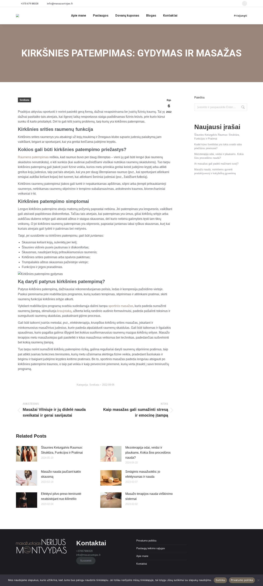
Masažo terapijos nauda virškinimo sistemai (149, 496)
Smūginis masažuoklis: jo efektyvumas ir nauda (142, 474)
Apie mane (142, 556)
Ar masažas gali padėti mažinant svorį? (216, 163)
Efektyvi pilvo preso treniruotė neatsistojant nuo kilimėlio (61, 496)
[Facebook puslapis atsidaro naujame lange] (244, 3)
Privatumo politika (146, 540)
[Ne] (258, 580)
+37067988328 (84, 551)
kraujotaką (64, 311)
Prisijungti (240, 15)
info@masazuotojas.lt (60, 3)
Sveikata (24, 100)
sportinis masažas (120, 306)
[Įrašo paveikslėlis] (26, 454)
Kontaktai (141, 563)
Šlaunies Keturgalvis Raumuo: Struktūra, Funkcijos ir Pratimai (62, 450)
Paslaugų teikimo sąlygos (150, 548)
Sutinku (220, 580)
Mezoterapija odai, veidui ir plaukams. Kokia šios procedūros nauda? (148, 452)
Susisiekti (85, 560)
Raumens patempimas (33, 157)
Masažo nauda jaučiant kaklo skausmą (61, 474)
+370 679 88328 (29, 3)
